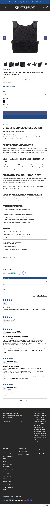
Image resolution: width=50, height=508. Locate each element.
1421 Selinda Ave (22, 451)
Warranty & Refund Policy (8, 488)
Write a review (7, 278)
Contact (5, 461)
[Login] (43, 7)
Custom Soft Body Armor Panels (7, 465)
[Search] (6, 7)
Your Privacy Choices (8, 492)
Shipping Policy (7, 481)
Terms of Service (7, 484)
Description (6, 124)
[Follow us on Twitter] (39, 449)
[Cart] (46, 7)
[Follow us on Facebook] (36, 449)
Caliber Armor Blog (8, 454)
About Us (5, 448)
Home (4, 13)
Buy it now (25, 117)
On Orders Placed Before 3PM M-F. (32, 2)
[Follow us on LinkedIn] (43, 453)
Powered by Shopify (16, 496)
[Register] (21, 421)
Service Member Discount (7, 477)
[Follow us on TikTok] (39, 453)
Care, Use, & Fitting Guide (9, 257)
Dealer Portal (6, 451)
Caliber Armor (6, 69)
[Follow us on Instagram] (43, 449)
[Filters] (34, 295)
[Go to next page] (32, 400)
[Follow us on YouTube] (36, 453)
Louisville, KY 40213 (23, 454)
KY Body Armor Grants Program (9, 470)
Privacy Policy (6, 474)
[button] (6, 86)
